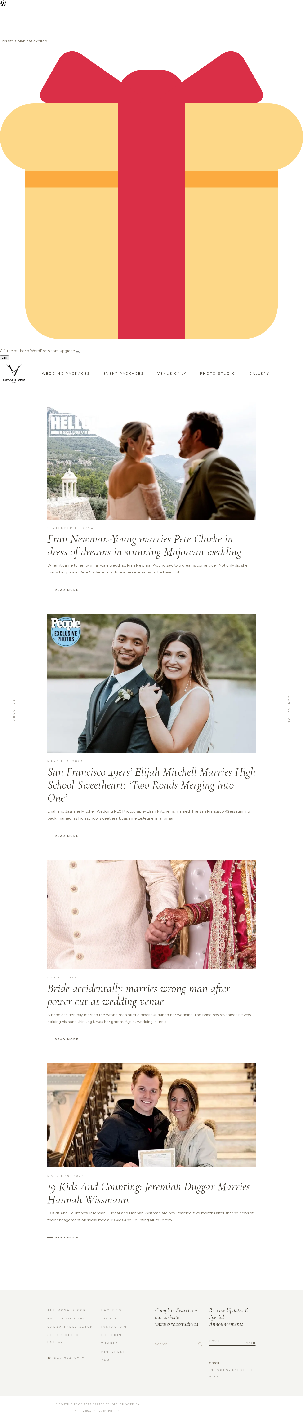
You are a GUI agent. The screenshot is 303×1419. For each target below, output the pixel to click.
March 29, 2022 (65, 1175)
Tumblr (110, 1343)
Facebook (113, 1310)
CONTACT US (289, 709)
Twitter (111, 1318)
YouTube (111, 1360)
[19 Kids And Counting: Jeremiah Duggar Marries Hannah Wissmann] (151, 1115)
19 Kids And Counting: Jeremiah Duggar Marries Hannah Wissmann (148, 1193)
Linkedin (111, 1335)
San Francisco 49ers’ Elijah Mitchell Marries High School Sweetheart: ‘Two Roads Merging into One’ (151, 785)
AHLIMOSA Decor (66, 1310)
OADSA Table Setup (70, 1326)
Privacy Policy (107, 1411)
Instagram (114, 1326)
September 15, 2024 (70, 528)
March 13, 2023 (65, 761)
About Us (13, 709)
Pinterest (113, 1351)
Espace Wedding (67, 1318)
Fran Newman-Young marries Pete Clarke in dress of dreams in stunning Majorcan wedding (144, 545)
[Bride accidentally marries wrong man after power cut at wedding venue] (151, 914)
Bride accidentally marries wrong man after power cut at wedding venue (138, 994)
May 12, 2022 (62, 977)
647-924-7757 (69, 1358)
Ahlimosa (83, 1411)
